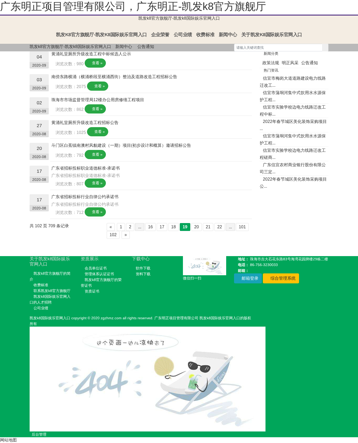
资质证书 (92, 291)
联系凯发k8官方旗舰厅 (52, 291)
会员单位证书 (96, 268)
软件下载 (143, 268)
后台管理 (39, 434)
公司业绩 (183, 34)
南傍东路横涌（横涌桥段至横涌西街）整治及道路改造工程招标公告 (114, 76)
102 (113, 235)
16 (150, 227)
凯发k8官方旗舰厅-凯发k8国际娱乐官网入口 (179, 18)
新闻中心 (228, 34)
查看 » (96, 63)
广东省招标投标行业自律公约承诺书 (84, 197)
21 (208, 227)
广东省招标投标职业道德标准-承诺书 (85, 168)
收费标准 (205, 34)
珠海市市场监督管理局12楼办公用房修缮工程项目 (97, 100)
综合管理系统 (282, 278)
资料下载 (143, 274)
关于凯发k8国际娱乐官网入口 (271, 34)
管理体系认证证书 (99, 274)
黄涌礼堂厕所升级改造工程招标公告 (84, 122)
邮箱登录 (249, 278)
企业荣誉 (160, 34)
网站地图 (8, 440)
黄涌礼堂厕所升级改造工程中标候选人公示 (91, 54)
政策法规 (270, 63)
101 (242, 227)
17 (162, 227)
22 (219, 227)
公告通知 (145, 46)
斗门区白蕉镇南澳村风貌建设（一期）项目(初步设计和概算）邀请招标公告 (121, 145)
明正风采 (290, 63)
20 (196, 227)
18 (173, 227)
